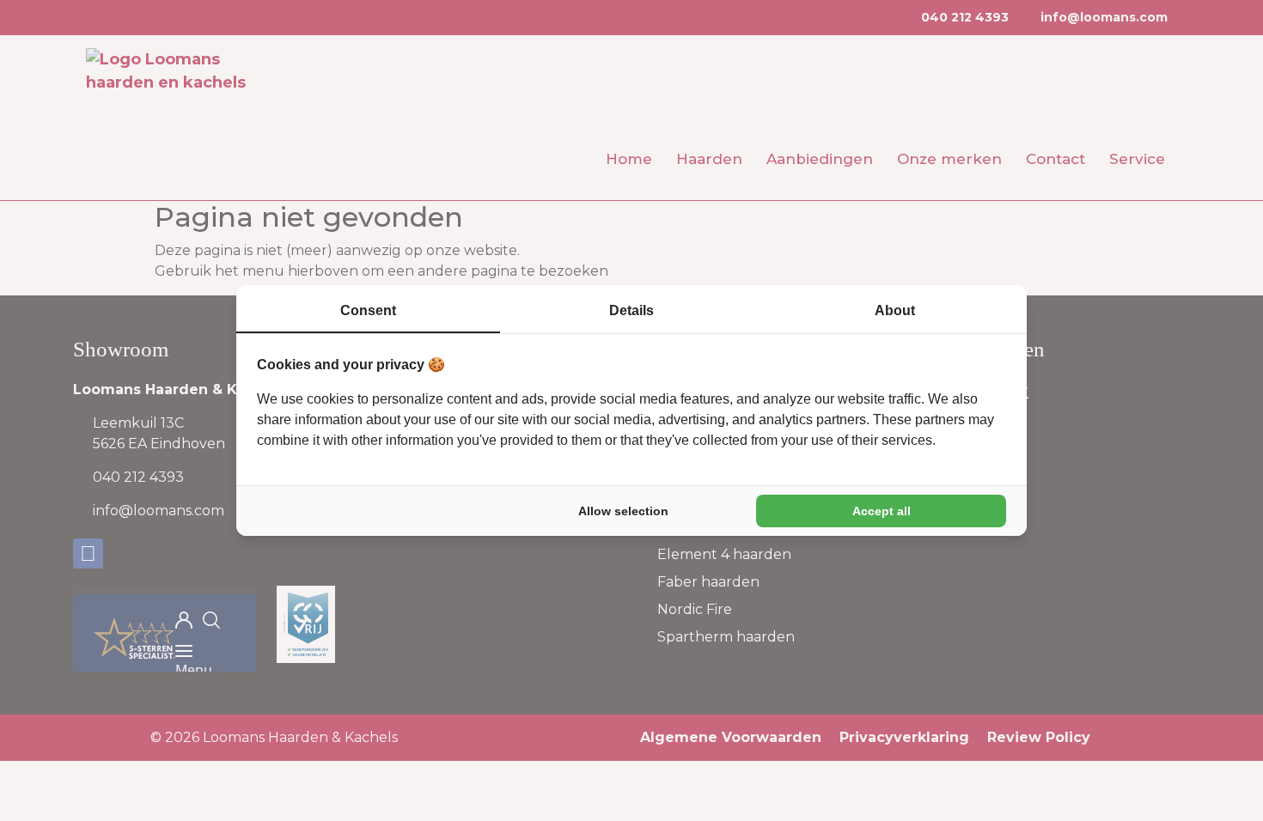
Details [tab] (631, 310)
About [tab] (895, 310)
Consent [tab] (368, 310)
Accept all (881, 511)
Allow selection (623, 511)
